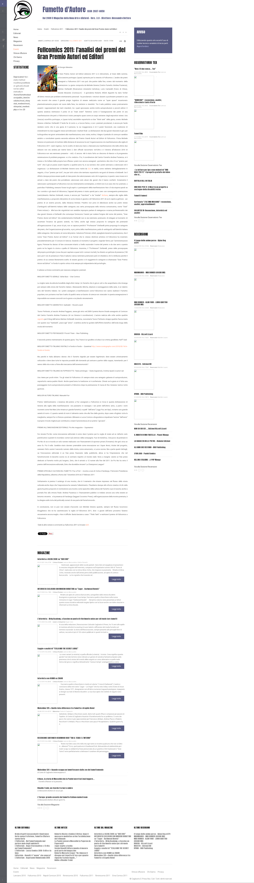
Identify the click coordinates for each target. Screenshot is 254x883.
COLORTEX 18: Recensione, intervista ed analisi (150, 211)
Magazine (17, 41)
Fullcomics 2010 (34, 876)
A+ (120, 32)
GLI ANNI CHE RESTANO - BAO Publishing (149, 447)
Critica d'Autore (58, 562)
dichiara (105, 195)
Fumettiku (138, 133)
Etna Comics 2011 (119, 876)
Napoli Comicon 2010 (52, 876)
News (15, 37)
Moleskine (56, 711)
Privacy (16, 61)
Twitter (3, 39)
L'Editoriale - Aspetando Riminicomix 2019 (32, 857)
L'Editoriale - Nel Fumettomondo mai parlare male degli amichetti (30, 842)
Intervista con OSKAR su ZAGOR (50, 678)
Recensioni (153, 246)
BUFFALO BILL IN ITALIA (143, 180)
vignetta (40, 319)
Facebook (3, 46)
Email (120, 41)
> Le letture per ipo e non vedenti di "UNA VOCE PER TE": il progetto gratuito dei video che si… (152, 172)
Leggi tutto (116, 579)
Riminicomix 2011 (102, 876)
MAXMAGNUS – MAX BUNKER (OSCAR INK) (149, 272)
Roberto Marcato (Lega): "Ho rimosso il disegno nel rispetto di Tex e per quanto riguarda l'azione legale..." (71, 855)
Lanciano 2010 (19, 876)
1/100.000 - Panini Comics (145, 453)
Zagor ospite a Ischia (63, 845)
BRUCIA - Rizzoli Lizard (143, 334)
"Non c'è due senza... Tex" (145, 68)
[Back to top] (3, 879)
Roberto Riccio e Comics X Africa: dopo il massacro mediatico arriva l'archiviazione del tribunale (72, 836)
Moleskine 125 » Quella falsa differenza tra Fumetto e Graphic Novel (65, 708)
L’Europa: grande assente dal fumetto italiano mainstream (62, 797)
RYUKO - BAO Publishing (143, 394)
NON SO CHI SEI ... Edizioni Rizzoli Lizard (150, 428)
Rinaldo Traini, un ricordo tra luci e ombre (55, 788)
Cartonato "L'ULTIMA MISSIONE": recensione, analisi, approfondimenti (152, 203)
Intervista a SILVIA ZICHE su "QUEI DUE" (53, 559)
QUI (89, 169)
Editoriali (17, 33)
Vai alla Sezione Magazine (48, 805)
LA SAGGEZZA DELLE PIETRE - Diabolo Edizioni (152, 441)
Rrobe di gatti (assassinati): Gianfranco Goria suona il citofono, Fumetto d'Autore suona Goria (32, 836)
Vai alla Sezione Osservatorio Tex (148, 165)
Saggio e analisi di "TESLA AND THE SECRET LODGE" (57, 648)
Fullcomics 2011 (57, 29)
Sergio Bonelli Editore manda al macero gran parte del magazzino (71, 849)
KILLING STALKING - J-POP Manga (147, 459)
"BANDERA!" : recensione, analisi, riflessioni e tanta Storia (148, 101)
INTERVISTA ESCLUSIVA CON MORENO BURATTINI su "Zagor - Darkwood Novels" (68, 589)
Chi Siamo (17, 57)
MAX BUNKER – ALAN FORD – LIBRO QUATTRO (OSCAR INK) (150, 303)
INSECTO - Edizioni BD (142, 364)
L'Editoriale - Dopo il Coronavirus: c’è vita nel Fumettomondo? (32, 847)
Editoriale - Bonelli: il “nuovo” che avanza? (33, 855)
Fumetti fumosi (140, 195)
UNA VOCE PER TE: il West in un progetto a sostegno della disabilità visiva (151, 188)
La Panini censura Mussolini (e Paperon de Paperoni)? (73, 842)
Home (39, 29)
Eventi (46, 29)
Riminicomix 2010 (70, 876)
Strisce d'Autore (20, 53)
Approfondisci (143, 46)
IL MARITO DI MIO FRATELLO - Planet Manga (151, 434)
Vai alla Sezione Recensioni (145, 424)
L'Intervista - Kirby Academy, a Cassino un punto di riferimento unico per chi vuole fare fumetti (77, 618)
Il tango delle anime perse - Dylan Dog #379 (150, 241)
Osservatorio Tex (154, 72)
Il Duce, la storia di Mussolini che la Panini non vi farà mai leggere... (66, 779)
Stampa (125, 41)
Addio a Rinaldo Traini (64, 860)
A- (126, 32)
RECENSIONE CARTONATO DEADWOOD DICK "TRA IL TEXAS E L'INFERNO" (64, 738)
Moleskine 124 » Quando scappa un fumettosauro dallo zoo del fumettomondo (70, 769)
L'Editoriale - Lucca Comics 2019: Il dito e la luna (33, 851)
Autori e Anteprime (59, 622)
